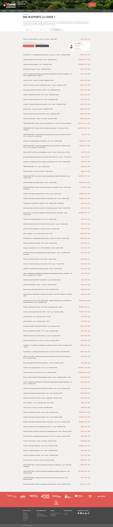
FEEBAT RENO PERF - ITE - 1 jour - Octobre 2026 (36, 166)
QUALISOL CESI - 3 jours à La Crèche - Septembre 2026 (38, 80)
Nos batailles (29, 10)
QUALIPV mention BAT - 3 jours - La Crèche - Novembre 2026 (39, 284)
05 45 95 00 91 (78, 48)
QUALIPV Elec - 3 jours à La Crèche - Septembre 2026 (37, 109)
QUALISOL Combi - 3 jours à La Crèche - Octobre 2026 (38, 171)
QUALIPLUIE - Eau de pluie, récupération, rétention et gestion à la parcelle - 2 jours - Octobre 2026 (45, 213)
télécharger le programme (43, 45)
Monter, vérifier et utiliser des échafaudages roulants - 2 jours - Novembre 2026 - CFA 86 (47, 377)
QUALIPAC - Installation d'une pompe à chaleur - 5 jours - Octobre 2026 (42, 268)
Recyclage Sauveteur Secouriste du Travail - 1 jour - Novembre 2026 (41, 326)
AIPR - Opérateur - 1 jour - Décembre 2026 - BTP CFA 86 (38, 402)
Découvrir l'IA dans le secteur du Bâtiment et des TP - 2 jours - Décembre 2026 (44, 426)
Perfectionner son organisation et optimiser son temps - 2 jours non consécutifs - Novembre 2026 (47, 295)
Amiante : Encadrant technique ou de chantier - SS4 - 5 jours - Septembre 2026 (44, 104)
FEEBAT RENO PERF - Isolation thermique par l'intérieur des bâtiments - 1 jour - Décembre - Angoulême (47, 465)
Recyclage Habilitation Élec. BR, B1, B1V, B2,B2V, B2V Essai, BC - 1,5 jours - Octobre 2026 (47, 157)
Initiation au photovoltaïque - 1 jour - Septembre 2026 (37, 64)
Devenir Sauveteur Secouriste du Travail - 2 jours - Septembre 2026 (41, 113)
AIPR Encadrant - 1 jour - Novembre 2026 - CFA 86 (36, 316)
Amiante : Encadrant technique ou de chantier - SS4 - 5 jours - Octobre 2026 (43, 264)
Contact (45, 10)
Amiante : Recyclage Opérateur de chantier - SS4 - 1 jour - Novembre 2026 (43, 311)
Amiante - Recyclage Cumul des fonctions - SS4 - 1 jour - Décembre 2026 (42, 417)
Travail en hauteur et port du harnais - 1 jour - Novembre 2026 (39, 372)
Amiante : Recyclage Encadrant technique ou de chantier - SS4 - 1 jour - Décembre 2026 (46, 422)
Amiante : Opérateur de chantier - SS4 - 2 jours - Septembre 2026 (41, 94)
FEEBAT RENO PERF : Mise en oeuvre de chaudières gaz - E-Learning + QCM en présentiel (47, 123)
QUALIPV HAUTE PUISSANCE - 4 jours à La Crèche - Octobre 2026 (41, 228)
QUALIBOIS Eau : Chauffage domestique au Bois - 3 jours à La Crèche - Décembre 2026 (46, 436)
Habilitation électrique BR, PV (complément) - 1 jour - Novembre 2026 (42, 280)
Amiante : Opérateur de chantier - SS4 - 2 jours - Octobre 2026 (40, 243)
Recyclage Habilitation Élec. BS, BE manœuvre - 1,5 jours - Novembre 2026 (43, 363)
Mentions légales (40, 514)
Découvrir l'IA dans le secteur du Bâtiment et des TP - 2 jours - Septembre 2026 (44, 85)
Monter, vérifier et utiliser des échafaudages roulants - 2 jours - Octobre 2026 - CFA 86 (46, 152)
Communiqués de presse (55, 513)
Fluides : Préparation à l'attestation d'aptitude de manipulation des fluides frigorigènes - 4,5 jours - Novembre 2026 (47, 382)
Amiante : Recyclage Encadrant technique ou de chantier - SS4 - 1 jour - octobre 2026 (46, 198)
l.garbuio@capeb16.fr (79, 49)
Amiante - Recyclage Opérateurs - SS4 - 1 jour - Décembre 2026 (40, 445)
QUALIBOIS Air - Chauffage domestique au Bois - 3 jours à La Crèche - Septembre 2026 (46, 54)
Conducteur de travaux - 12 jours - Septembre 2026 (37, 69)
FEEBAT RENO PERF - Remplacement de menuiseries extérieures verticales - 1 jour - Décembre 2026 (45, 478)
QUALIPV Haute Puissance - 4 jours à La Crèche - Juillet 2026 (40, 39)
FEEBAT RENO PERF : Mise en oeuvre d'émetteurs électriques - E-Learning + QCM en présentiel (46, 128)
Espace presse (53, 514)
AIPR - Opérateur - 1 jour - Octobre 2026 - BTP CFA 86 (37, 233)
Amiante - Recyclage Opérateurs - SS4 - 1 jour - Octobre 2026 (39, 219)
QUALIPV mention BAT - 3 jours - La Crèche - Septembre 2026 (40, 118)
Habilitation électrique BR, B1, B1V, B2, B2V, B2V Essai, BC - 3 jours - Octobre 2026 (45, 224)
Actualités (4, 10)
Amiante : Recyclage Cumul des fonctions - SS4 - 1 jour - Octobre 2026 (42, 193)
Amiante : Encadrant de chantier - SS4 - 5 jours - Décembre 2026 (40, 455)
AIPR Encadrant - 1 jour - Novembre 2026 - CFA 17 (36, 321)
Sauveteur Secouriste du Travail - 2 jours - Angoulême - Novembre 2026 (42, 398)
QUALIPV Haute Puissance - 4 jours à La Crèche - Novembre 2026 (41, 340)
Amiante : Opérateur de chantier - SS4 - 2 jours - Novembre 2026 (40, 331)
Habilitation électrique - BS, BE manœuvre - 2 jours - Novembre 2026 (41, 335)
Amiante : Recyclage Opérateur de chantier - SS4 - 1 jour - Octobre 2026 (42, 141)
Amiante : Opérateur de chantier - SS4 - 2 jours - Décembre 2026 (40, 412)
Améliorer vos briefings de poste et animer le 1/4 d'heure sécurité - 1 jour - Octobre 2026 (46, 161)
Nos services (37, 10)
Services (31, 29)
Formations (57, 29)
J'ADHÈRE (92, 4)
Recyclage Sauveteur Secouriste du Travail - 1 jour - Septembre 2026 (41, 90)
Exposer (66, 514)
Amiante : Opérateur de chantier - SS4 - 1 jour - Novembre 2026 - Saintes (42, 307)
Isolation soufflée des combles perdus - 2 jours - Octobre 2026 (40, 182)
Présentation (21, 10)
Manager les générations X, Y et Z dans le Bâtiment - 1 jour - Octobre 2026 (43, 248)
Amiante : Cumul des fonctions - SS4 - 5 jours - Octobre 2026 (39, 259)
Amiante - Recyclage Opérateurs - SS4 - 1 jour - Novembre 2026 (40, 367)
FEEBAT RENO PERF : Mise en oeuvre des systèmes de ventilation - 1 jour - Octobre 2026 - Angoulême (47, 188)
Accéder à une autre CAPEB (23, 6)
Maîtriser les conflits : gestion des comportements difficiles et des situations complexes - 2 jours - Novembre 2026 (47, 357)
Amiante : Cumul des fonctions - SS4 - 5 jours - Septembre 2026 (40, 99)
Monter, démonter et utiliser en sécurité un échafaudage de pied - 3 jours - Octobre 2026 (46, 208)
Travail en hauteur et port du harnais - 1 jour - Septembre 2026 (40, 59)
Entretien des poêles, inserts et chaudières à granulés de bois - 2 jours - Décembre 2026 (46, 484)
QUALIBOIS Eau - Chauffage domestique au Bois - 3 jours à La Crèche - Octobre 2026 (46, 238)
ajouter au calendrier (29, 45)
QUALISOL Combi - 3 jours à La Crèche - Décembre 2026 (38, 460)
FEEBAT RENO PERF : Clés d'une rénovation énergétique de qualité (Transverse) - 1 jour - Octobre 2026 (46, 176)
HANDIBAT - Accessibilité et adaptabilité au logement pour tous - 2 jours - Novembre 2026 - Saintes (47, 346)
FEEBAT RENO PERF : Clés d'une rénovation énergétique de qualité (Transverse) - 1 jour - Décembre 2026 (46, 472)
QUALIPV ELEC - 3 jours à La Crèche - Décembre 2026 (38, 407)
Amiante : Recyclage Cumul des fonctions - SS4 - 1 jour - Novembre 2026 (42, 393)
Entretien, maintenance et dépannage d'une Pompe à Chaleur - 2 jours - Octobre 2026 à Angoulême (46, 253)
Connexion (100, 4)
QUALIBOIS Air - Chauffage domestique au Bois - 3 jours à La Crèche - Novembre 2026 (46, 351)
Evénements (12, 10)
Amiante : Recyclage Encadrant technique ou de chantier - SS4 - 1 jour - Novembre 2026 (46, 388)
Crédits (38, 513)
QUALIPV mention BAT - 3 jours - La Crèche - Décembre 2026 (39, 441)
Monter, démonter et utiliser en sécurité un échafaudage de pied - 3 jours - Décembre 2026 (47, 431)
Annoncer (66, 513)
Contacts (44, 29)
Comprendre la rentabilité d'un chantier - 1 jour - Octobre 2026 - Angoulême (43, 203)
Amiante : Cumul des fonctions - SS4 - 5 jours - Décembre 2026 (40, 450)
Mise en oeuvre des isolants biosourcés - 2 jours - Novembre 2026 (41, 289)
